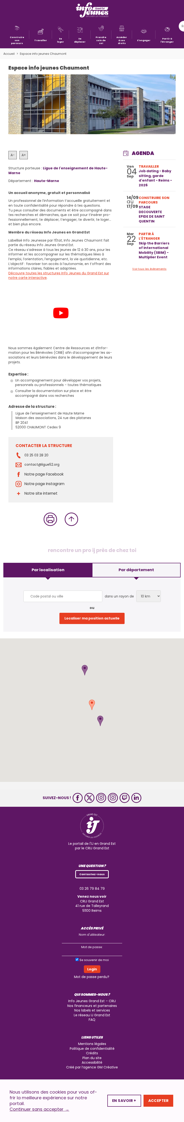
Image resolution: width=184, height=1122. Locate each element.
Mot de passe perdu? (91, 976)
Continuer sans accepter (39, 1109)
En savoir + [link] (124, 1100)
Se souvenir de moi (94, 960)
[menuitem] (17, 34)
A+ (24, 155)
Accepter (158, 1100)
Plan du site (92, 1058)
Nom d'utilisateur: (92, 935)
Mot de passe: (92, 947)
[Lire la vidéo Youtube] (60, 313)
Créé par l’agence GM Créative (92, 1067)
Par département (136, 570)
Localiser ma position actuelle (92, 618)
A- (13, 155)
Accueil (9, 54)
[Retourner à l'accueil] (92, 10)
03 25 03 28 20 (36, 455)
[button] (85, 670)
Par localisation (48, 570)
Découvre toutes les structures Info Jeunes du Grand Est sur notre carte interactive (58, 275)
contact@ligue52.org (41, 464)
